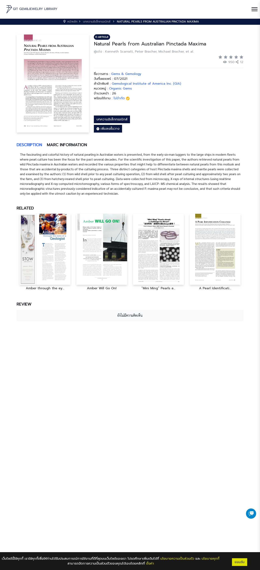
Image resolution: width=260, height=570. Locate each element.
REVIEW (24, 304)
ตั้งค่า (150, 563)
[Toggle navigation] (254, 9)
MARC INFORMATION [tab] (67, 144)
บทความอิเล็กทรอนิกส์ (111, 119)
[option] (45, 252)
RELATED (25, 208)
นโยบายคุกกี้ (210, 558)
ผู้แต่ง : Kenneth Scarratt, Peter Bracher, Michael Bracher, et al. (144, 51)
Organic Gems (120, 88)
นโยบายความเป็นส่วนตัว (177, 558)
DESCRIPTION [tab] (29, 144)
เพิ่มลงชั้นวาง (109, 128)
